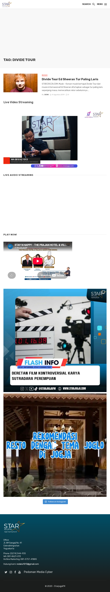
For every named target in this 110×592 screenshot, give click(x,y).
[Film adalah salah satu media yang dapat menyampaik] (55, 340)
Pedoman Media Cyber (38, 571)
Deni (46, 95)
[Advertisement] (55, 36)
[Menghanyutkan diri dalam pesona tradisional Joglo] (55, 445)
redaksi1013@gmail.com (28, 564)
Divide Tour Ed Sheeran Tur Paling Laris (70, 79)
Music (45, 75)
